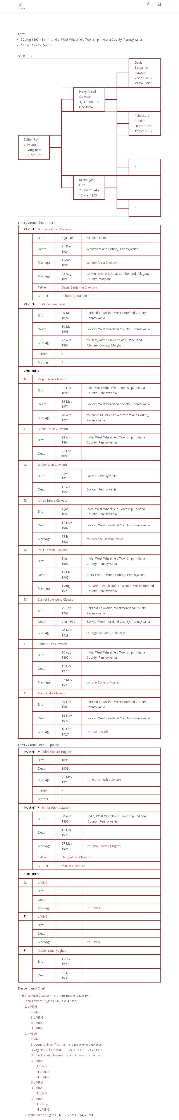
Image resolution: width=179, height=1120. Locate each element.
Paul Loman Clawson (53, 550)
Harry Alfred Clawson (57, 229)
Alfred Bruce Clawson (53, 500)
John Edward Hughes (57, 752)
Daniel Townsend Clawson (56, 599)
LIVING (43, 882)
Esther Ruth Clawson (52, 644)
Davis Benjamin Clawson (79, 287)
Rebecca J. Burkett (74, 296)
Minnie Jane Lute (53, 304)
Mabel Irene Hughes (52, 950)
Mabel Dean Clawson (53, 429)
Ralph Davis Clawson (52, 379)
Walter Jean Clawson (52, 465)
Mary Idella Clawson (52, 693)
